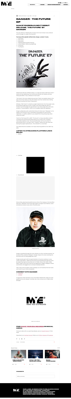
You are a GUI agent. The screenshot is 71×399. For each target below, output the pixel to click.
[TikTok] (60, 2)
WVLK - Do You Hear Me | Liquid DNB (35, 361)
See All (58, 347)
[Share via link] (24, 338)
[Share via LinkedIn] (21, 338)
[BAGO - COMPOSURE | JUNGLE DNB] (52, 354)
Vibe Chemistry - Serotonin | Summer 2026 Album (18, 361)
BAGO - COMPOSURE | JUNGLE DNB (51, 361)
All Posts (12, 8)
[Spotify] (58, 2)
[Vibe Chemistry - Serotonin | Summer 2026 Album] (18, 354)
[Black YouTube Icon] (65, 2)
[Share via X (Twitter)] (19, 338)
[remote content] (35, 144)
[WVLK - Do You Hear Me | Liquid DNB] (35, 354)
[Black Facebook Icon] (63, 2)
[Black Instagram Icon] (66, 2)
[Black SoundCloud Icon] (61, 2)
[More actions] (54, 15)
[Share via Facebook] (16, 338)
